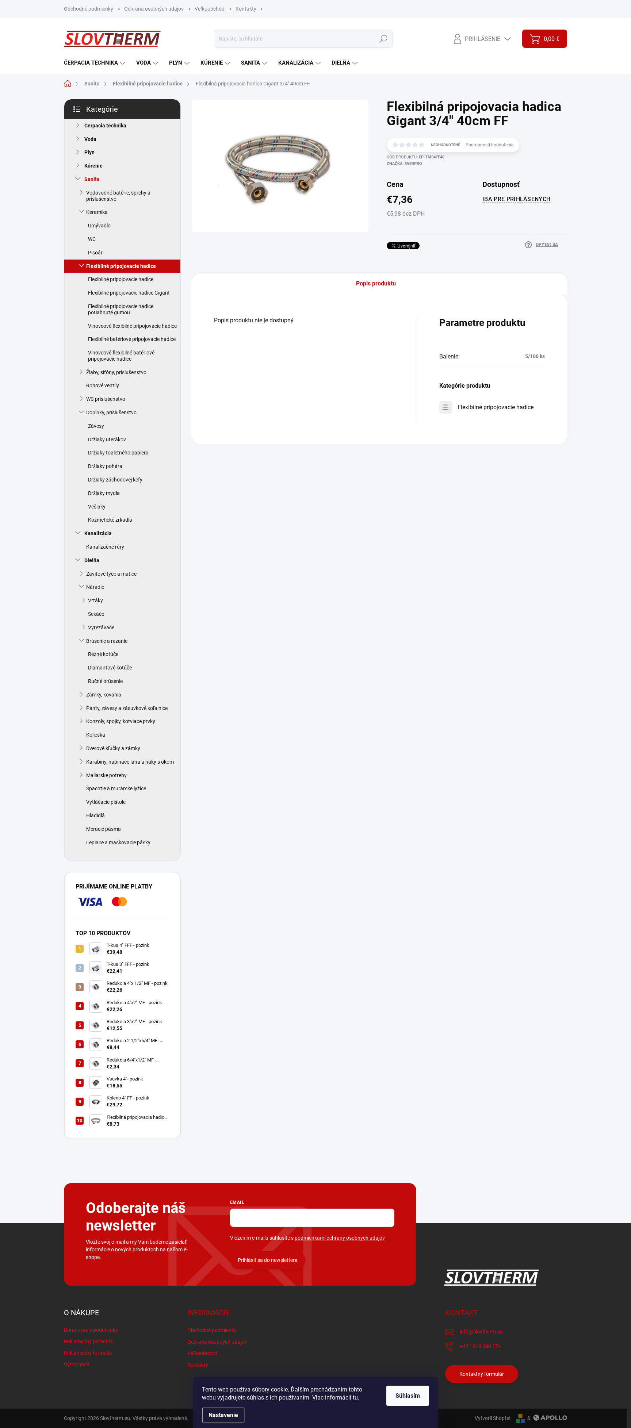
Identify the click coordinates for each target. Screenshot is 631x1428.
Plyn (89, 152)
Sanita (92, 179)
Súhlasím (407, 1395)
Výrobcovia (76, 1364)
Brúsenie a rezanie (106, 641)
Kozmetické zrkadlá (110, 520)
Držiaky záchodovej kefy (115, 480)
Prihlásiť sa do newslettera (268, 1260)
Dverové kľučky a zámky (113, 748)
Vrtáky (95, 600)
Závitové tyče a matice (111, 574)
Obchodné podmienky (88, 9)
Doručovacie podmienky (91, 1330)
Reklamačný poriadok (88, 1341)
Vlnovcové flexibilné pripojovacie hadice (132, 326)
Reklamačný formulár (88, 1353)
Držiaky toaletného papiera (118, 453)
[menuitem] (95, 63)
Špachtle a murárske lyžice (116, 788)
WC (92, 239)
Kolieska (95, 735)
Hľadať (383, 39)
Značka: (404, 163)
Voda (90, 139)
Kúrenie (93, 166)
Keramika (97, 212)
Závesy (96, 426)
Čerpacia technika (105, 125)
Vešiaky (97, 507)
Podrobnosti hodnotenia (490, 144)
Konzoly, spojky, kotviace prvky (120, 721)
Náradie (95, 587)
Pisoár (95, 253)
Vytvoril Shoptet (493, 1418)
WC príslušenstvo (105, 399)
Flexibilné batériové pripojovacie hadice (132, 339)
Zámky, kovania (103, 695)
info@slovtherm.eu (481, 1332)
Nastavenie (223, 1415)
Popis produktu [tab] (376, 283)
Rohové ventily (102, 385)
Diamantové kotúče (110, 668)
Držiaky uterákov (107, 439)
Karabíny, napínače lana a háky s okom (130, 762)
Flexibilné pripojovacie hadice (121, 266)
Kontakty (246, 9)
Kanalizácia (98, 533)
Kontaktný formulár (481, 1374)
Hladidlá (95, 815)
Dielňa (91, 560)
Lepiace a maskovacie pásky (118, 842)
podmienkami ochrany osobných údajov (340, 1238)
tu (355, 1397)
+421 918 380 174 (480, 1346)
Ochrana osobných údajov (154, 9)
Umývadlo (99, 226)
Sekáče (96, 614)
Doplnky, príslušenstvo (111, 412)
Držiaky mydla (104, 493)
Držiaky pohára (105, 466)
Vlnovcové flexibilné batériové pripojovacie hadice (121, 356)
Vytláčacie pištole (106, 802)
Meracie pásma (103, 829)
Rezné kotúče (103, 654)
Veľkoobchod (210, 9)
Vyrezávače (101, 627)
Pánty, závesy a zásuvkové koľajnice (127, 708)
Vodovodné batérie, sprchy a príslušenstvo (118, 196)
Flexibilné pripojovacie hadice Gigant (129, 293)
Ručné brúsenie (105, 681)
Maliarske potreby (106, 775)
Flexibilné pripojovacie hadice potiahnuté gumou (120, 309)
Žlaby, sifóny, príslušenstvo (116, 372)
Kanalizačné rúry (105, 547)
